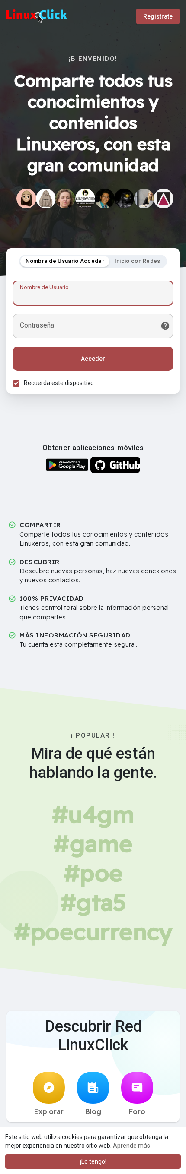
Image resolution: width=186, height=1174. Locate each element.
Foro (137, 1111)
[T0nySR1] (124, 198)
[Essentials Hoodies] (46, 198)
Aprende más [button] (131, 1145)
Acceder (93, 358)
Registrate (158, 16)
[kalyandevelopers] (26, 198)
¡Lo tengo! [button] (93, 1161)
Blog (93, 1111)
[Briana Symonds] (65, 198)
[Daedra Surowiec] (85, 198)
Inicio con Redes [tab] (137, 261)
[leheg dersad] (144, 198)
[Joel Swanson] (163, 198)
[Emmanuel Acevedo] (105, 198)
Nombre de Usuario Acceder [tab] (65, 261)
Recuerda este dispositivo (59, 382)
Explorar (49, 1111)
